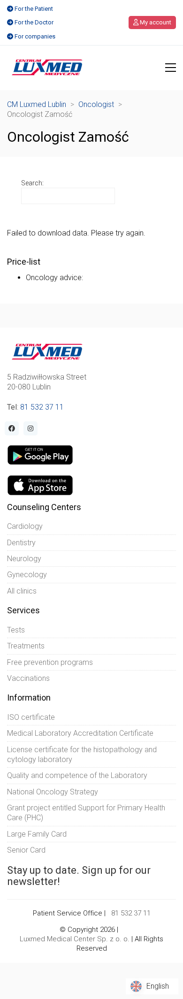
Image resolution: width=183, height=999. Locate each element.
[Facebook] (12, 428)
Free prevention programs (50, 662)
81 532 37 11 (42, 407)
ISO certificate (31, 717)
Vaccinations (28, 678)
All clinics (22, 591)
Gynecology (27, 574)
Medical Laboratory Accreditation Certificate (80, 733)
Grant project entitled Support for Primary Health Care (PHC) (86, 812)
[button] (170, 67)
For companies (35, 36)
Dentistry (21, 542)
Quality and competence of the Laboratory (77, 775)
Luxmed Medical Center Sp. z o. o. (75, 939)
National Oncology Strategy (52, 791)
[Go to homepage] (47, 67)
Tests (16, 629)
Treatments (26, 645)
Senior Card (26, 850)
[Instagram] (30, 428)
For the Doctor (34, 22)
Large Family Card (37, 834)
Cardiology (25, 526)
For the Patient (34, 8)
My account (154, 22)
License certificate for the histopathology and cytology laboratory (82, 754)
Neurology (24, 558)
